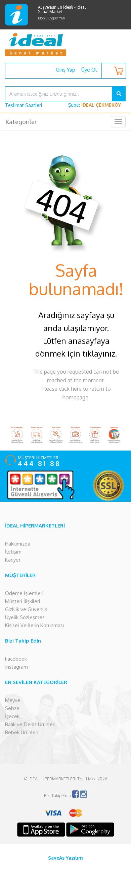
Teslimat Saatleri (23, 105)
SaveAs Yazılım (65, 858)
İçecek (12, 716)
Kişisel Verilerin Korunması (34, 625)
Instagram (16, 667)
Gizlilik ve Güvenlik (26, 609)
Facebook (16, 659)
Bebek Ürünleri (21, 732)
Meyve (12, 700)
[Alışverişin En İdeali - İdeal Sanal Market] (65, 44)
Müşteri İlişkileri (22, 601)
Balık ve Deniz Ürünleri (30, 724)
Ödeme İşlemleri (24, 593)
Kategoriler (21, 121)
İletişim (13, 552)
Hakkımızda (17, 544)
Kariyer (12, 560)
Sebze (12, 708)
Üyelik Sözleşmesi (25, 617)
